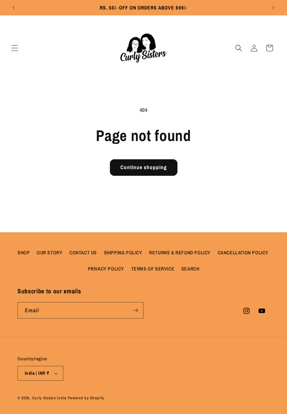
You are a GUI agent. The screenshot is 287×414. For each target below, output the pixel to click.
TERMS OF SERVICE (153, 269)
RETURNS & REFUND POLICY (180, 252)
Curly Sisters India (49, 397)
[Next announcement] (273, 7)
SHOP (24, 252)
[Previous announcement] (13, 7)
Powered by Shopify (86, 397)
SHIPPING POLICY (123, 252)
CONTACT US (83, 252)
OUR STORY (49, 252)
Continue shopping (143, 167)
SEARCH (190, 269)
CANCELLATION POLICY (243, 252)
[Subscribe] (135, 310)
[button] (14, 48)
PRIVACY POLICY (106, 269)
